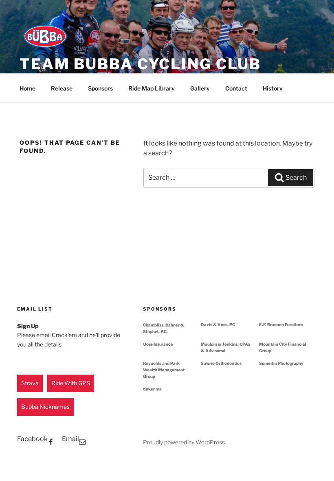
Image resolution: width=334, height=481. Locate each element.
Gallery (200, 88)
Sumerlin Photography (281, 363)
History (273, 88)
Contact (236, 88)
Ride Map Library (151, 88)
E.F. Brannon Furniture (281, 324)
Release (62, 88)
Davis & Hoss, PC (218, 324)
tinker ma (152, 388)
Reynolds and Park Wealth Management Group (164, 370)
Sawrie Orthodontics (221, 363)
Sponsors (100, 88)
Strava (30, 383)
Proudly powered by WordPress (184, 442)
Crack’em (64, 334)
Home (27, 88)
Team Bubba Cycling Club (140, 64)
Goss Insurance (158, 344)
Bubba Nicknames (45, 406)
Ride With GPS (70, 383)
